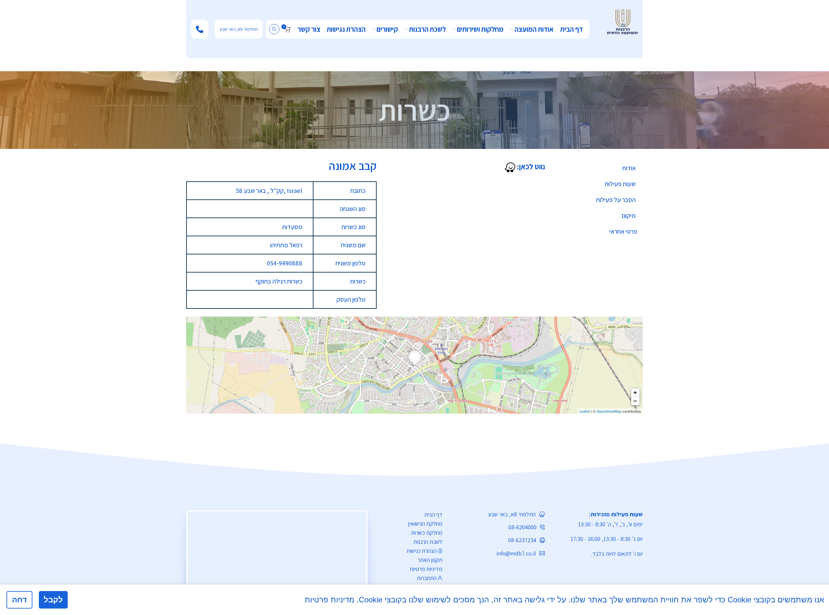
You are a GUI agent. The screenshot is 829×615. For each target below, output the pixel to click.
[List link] (498, 514)
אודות (629, 168)
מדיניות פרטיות (426, 569)
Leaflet (584, 411)
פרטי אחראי (623, 231)
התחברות (427, 578)
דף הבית (433, 514)
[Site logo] (622, 21)
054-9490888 (284, 263)
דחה (19, 599)
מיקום (629, 215)
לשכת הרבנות (427, 541)
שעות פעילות (620, 184)
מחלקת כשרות (426, 532)
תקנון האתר (429, 560)
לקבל (53, 599)
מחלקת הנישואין (425, 523)
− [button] (635, 400)
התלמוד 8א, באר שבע (239, 29)
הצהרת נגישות (421, 550)
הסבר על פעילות (616, 200)
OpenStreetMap (608, 411)
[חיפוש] (274, 29)
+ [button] (635, 392)
